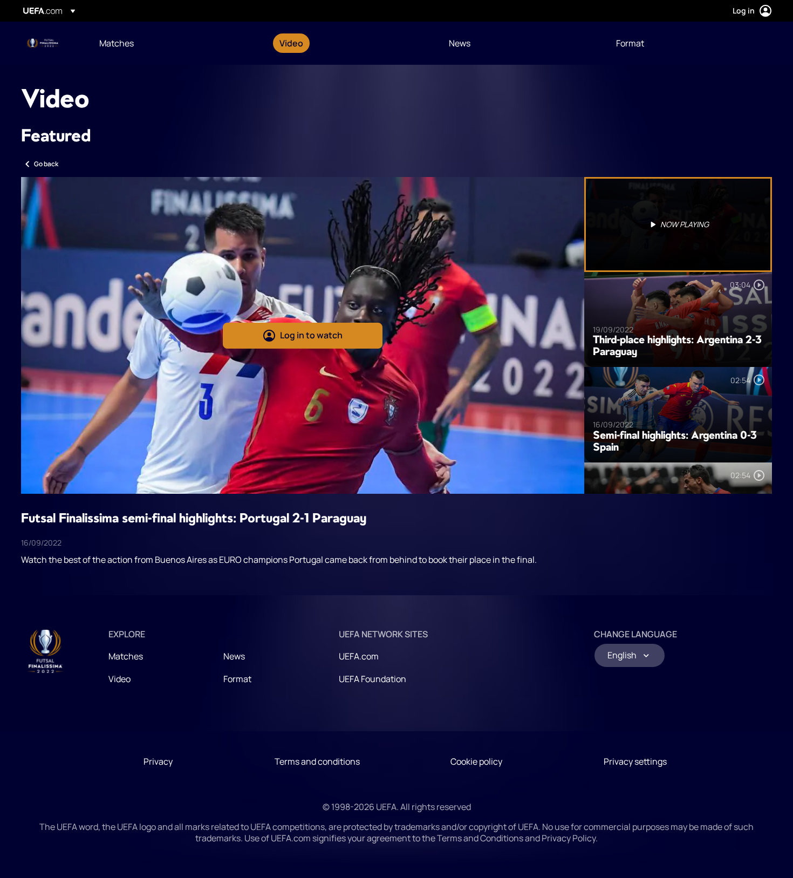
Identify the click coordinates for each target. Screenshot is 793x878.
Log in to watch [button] (311, 335)
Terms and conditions (317, 761)
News (234, 656)
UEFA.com (359, 656)
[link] (116, 43)
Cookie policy (476, 761)
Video (119, 679)
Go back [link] (46, 163)
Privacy (158, 761)
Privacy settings (635, 761)
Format (237, 679)
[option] (678, 224)
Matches (125, 656)
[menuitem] (175, 43)
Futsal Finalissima (43, 43)
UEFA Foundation (372, 679)
